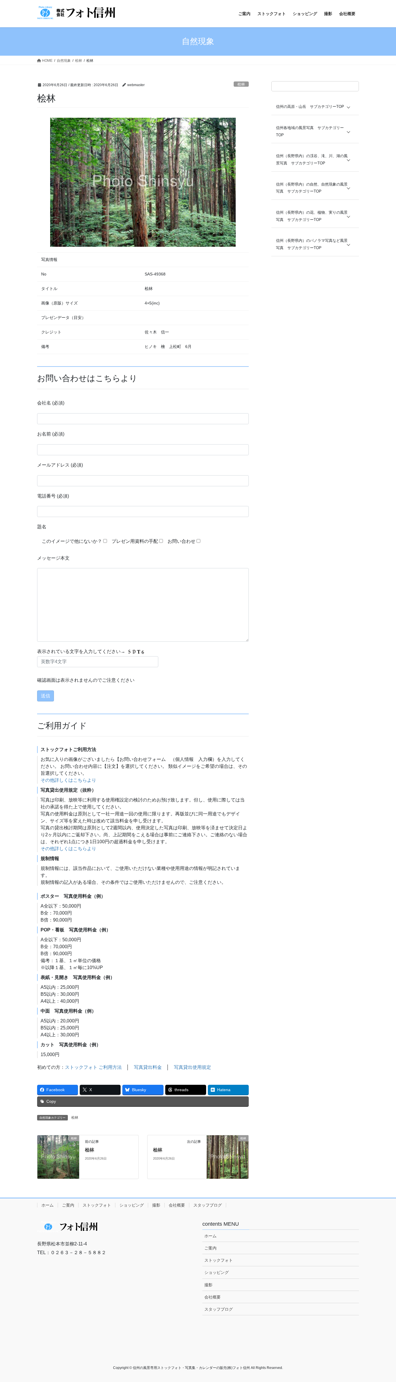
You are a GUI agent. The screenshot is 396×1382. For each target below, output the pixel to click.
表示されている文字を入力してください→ (81, 651)
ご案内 (68, 1205)
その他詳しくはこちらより (68, 780)
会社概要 (177, 1205)
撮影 (156, 1205)
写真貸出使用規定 (192, 1067)
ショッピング (131, 1205)
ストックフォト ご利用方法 (93, 1067)
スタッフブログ (207, 1205)
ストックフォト (97, 1205)
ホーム (47, 1205)
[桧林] (58, 1156)
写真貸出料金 (148, 1067)
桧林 (241, 84)
